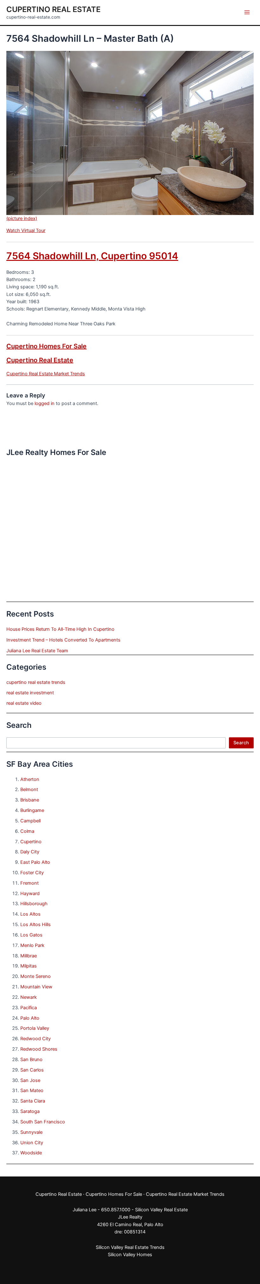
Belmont (29, 789)
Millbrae (28, 956)
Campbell (30, 821)
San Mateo (31, 1090)
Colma (27, 831)
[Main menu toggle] (247, 12)
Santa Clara (32, 1101)
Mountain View (36, 987)
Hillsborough (34, 903)
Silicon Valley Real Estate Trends (130, 1247)
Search (241, 743)
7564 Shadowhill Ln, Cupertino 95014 (92, 255)
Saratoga (30, 1111)
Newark (28, 997)
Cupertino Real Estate (53, 9)
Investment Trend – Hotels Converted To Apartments (63, 640)
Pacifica (28, 1008)
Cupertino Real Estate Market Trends (45, 374)
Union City (31, 1143)
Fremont (29, 883)
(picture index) (21, 218)
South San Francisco (42, 1122)
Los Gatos (31, 935)
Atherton (29, 779)
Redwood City (35, 1038)
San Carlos (32, 1070)
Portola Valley (34, 1028)
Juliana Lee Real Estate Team (37, 651)
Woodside (31, 1153)
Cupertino (31, 842)
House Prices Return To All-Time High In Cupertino (60, 629)
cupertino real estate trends (35, 682)
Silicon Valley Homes (130, 1254)
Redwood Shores (38, 1049)
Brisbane (29, 800)
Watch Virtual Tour (25, 230)
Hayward (30, 893)
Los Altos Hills (35, 924)
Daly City (29, 852)
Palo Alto (29, 1018)
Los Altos (30, 914)
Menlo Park (32, 945)
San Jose (30, 1080)
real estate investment (30, 693)
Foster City (32, 872)
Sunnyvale (31, 1132)
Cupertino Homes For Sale (46, 346)
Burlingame (32, 810)
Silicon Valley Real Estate (161, 1210)
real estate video (24, 703)
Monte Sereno (35, 976)
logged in (45, 403)
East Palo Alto (35, 862)
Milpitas (28, 966)
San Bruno (31, 1059)
